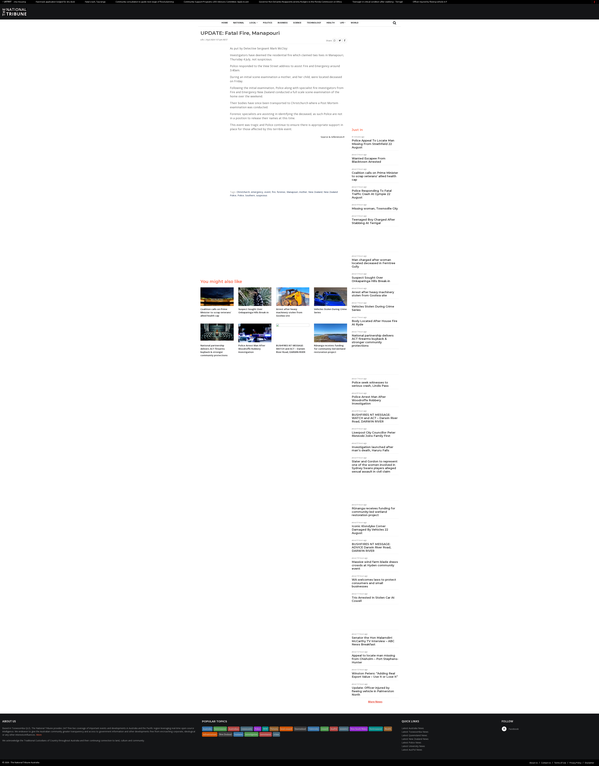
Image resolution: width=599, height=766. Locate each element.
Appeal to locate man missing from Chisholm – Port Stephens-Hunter (375, 659)
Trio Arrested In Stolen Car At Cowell (373, 599)
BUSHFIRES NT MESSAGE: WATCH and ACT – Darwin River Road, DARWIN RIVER (375, 418)
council (324, 728)
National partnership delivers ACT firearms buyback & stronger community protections (373, 340)
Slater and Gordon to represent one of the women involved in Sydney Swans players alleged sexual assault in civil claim (374, 466)
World (354, 22)
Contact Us (546, 762)
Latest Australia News (413, 728)
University (314, 728)
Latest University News (413, 746)
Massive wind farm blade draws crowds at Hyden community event (375, 565)
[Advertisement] (540, 11)
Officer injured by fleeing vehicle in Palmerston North (410, 1)
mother (303, 191)
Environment (376, 728)
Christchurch (243, 191)
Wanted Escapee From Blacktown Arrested (368, 160)
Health (330, 22)
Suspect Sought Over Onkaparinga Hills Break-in (371, 279)
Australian (234, 728)
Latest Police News (411, 742)
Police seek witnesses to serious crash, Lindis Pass (370, 384)
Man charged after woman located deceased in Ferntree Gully (373, 263)
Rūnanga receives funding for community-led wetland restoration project (373, 512)
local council (286, 728)
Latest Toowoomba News (415, 731)
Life (342, 22)
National (238, 22)
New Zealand (315, 191)
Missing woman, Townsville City (375, 208)
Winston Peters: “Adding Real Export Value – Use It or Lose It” (375, 675)
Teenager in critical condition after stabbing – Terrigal (350, 1)
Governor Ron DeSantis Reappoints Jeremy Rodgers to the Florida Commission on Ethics (273, 1)
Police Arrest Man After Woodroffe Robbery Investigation (369, 400)
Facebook (513, 728)
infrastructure (210, 734)
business (238, 734)
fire (274, 191)
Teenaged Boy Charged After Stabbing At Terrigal (373, 221)
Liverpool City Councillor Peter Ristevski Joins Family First (373, 434)
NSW (265, 728)
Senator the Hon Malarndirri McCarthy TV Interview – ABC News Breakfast (373, 641)
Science (297, 22)
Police (241, 195)
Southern (250, 195)
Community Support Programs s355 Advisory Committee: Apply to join (188, 1)
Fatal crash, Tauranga (67, 1)
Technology (314, 22)
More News (375, 701)
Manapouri (292, 191)
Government (220, 728)
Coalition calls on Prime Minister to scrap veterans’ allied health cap (375, 176)
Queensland (300, 728)
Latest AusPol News (412, 749)
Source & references (332, 136)
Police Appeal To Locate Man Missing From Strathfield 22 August (373, 144)
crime (276, 734)
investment (265, 734)
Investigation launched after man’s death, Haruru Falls (372, 448)
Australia (207, 728)
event (267, 191)
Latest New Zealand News (415, 738)
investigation (251, 734)
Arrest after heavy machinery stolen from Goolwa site (373, 293)
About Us (533, 762)
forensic (281, 191)
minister (344, 728)
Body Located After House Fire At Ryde (374, 322)
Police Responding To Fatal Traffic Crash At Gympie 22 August (372, 194)
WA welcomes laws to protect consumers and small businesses (374, 583)
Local (252, 22)
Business (283, 22)
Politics (267, 22)
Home (225, 22)
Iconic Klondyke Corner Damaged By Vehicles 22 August (370, 529)
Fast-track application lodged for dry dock (27, 1)
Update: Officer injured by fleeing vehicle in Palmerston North (373, 691)
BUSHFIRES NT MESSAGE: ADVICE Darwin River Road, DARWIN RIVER (371, 547)
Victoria (274, 728)
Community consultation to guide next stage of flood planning (117, 1)
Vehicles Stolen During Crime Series (373, 308)
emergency (257, 191)
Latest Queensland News (414, 735)
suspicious (261, 195)
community (246, 728)
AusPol (334, 728)
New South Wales (359, 728)
